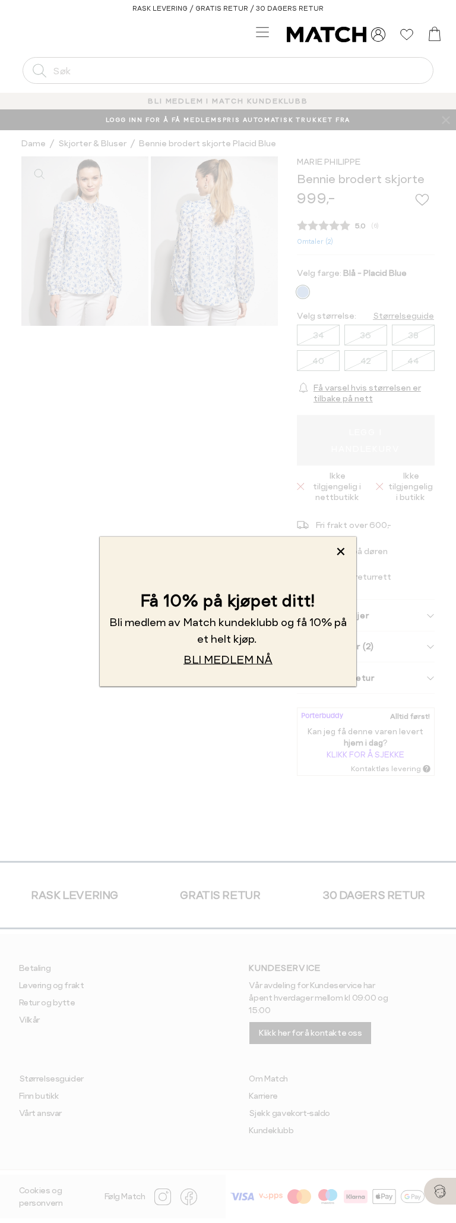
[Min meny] (378, 34)
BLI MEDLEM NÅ (228, 659)
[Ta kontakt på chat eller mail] (440, 1191)
